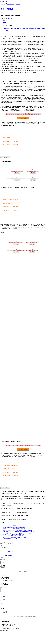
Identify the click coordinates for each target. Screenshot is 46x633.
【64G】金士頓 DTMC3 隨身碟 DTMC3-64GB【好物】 (14, 525)
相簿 (4, 20)
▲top (1, 557)
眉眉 (1, 545)
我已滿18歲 (3, 630)
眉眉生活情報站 (7, 9)
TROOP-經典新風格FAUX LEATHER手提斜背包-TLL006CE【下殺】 (17, 533)
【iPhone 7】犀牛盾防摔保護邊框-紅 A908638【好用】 (14, 527)
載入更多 (2, 559)
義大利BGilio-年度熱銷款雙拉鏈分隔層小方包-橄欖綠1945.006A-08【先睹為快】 (20, 531)
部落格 (4, 22)
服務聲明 (34, 616)
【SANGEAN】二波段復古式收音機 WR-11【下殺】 (14, 534)
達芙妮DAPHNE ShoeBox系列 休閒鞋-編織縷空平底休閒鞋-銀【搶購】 (18, 530)
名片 (4, 23)
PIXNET (14, 616)
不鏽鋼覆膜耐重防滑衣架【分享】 (10, 538)
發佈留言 (2, 566)
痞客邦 (7, 551)
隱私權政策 (30, 616)
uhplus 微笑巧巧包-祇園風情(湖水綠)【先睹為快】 (13, 535)
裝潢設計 (10, 555)
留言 (10, 551)
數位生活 (10, 18)
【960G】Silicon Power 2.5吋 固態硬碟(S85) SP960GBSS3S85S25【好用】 (18, 528)
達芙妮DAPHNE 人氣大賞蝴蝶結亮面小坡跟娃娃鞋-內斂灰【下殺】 (17, 537)
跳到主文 (2, 12)
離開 (7, 630)
